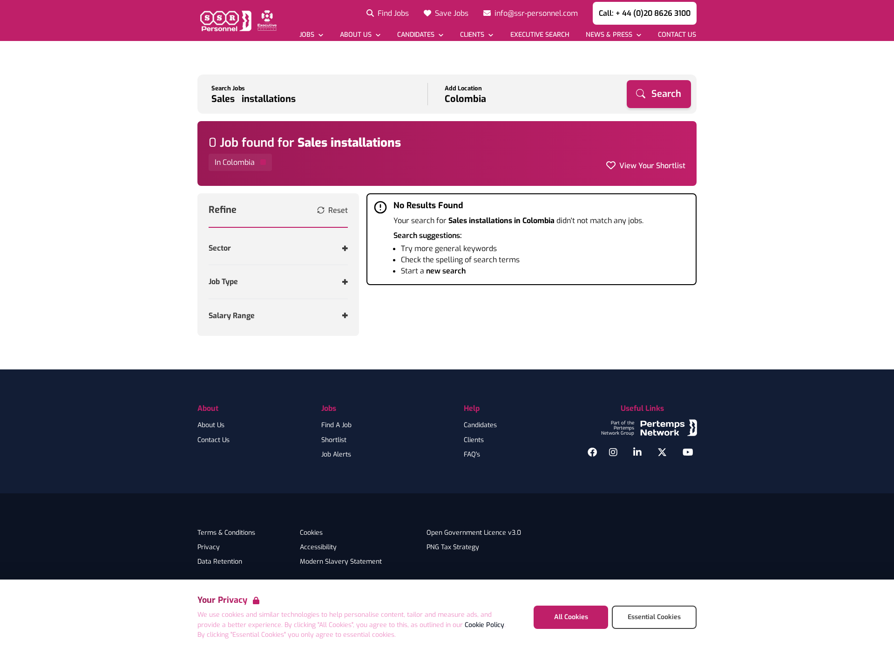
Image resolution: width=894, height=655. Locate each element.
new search (446, 271)
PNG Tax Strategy (453, 547)
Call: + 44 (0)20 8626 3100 (645, 13)
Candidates (480, 425)
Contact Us (213, 440)
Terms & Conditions (226, 533)
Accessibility (318, 547)
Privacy (208, 547)
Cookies (311, 533)
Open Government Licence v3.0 (474, 533)
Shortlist (333, 440)
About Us (210, 425)
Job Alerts (336, 454)
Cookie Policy (484, 625)
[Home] (237, 20)
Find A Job (336, 425)
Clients (474, 440)
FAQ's (472, 454)
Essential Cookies (654, 617)
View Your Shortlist (652, 166)
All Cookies (571, 617)
